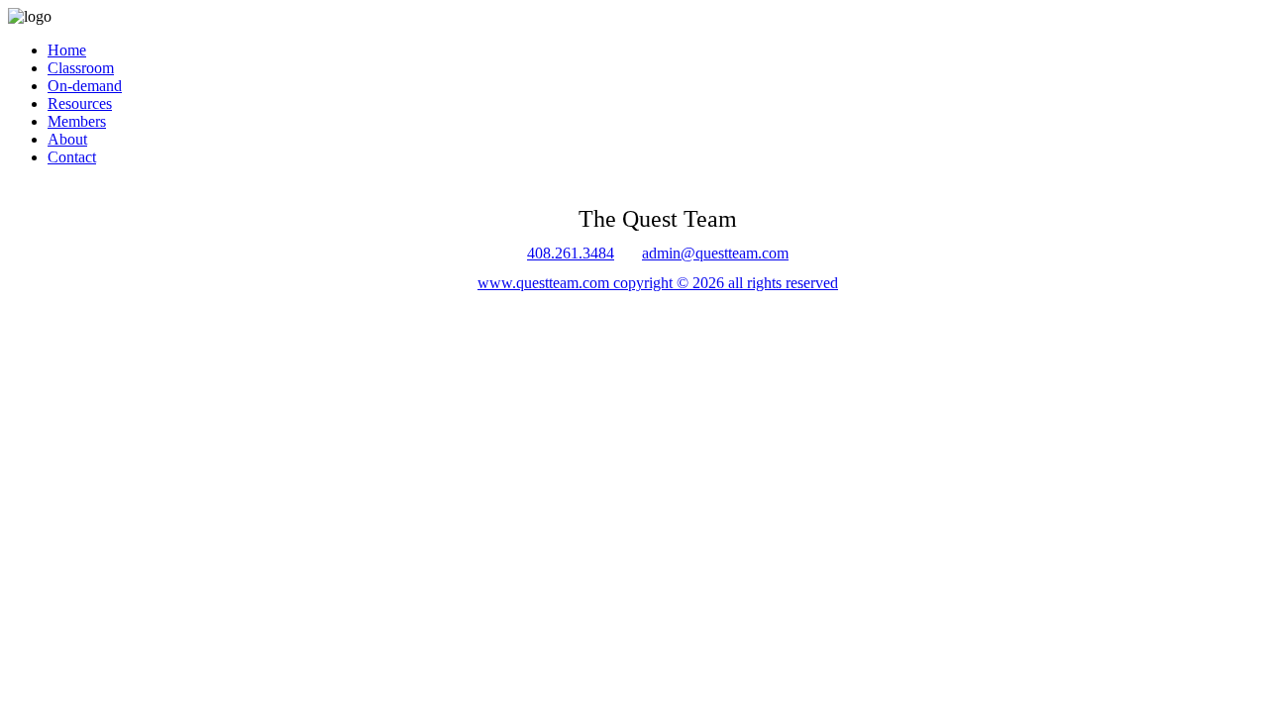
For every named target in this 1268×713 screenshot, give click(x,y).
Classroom (81, 67)
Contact (72, 157)
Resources (80, 103)
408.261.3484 (570, 253)
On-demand (85, 85)
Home (67, 50)
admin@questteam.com (715, 253)
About (67, 139)
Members (77, 121)
